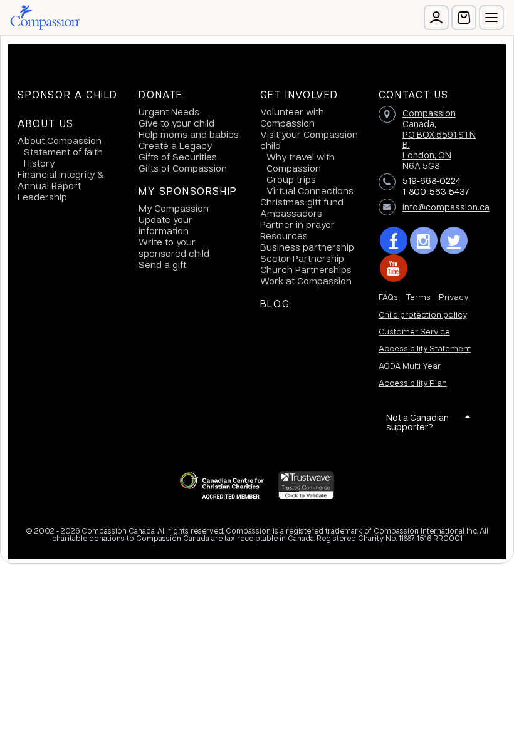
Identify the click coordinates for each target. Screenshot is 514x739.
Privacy (453, 296)
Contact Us (414, 95)
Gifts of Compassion (183, 167)
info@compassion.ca (446, 206)
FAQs (388, 296)
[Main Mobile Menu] (491, 17)
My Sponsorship (188, 191)
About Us (46, 123)
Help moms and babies (189, 134)
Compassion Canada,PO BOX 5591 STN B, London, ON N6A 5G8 (439, 139)
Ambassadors (291, 213)
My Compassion (174, 208)
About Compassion (60, 140)
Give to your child (176, 122)
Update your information (165, 225)
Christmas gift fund (302, 201)
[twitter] (454, 240)
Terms (418, 296)
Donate (161, 95)
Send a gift (162, 264)
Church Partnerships (306, 269)
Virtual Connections (310, 190)
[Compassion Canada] (45, 17)
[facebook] (393, 240)
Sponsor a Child (68, 95)
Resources (284, 235)
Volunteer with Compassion (292, 117)
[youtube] (393, 268)
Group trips (291, 179)
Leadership (42, 196)
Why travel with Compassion (300, 162)
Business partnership (307, 246)
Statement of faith (63, 151)
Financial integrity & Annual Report (60, 179)
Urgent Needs (169, 111)
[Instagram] (424, 240)
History (39, 162)
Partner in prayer (297, 224)
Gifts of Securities (178, 156)
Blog (275, 304)
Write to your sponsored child (174, 247)
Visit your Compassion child (309, 139)
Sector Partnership (302, 258)
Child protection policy (423, 314)
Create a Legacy (175, 145)
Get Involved (299, 95)
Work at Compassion (306, 280)
